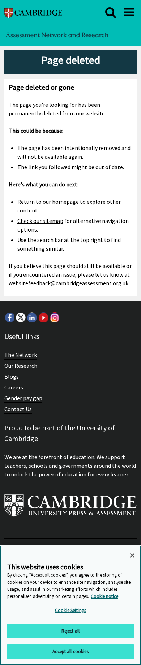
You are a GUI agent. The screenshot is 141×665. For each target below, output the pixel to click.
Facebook (9, 317)
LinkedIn (32, 317)
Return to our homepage (48, 201)
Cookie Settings (70, 610)
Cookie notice (104, 596)
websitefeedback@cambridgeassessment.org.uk (68, 283)
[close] (111, 12)
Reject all (70, 631)
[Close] (132, 555)
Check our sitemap (40, 220)
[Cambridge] (33, 12)
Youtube (43, 317)
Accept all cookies (70, 651)
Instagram (54, 317)
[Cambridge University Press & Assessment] (70, 508)
